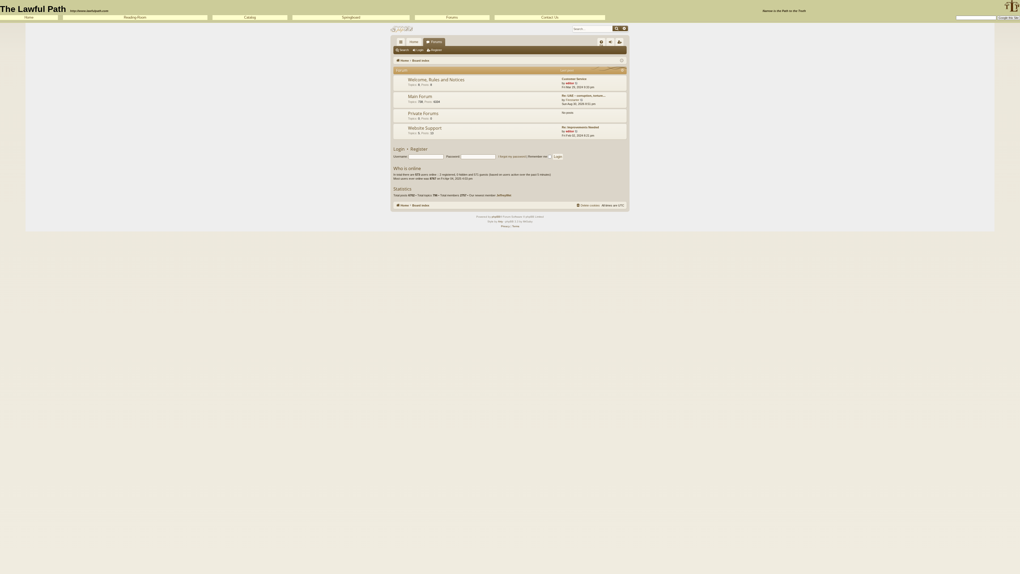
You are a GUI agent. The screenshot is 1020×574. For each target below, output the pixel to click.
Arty (500, 221)
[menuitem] (601, 42)
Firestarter (572, 100)
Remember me (538, 156)
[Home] (402, 29)
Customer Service (574, 79)
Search (404, 50)
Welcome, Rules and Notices (436, 80)
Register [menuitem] (620, 43)
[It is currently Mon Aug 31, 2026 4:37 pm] (621, 60)
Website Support (425, 128)
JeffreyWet (503, 195)
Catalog (250, 17)
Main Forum (420, 96)
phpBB (496, 216)
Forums (452, 17)
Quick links (402, 43)
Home (28, 17)
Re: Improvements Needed (580, 127)
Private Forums (423, 113)
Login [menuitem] (611, 43)
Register (436, 50)
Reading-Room (135, 17)
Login (419, 50)
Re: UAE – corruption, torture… (584, 95)
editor (570, 83)
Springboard (351, 17)
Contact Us (550, 17)
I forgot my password (512, 156)
